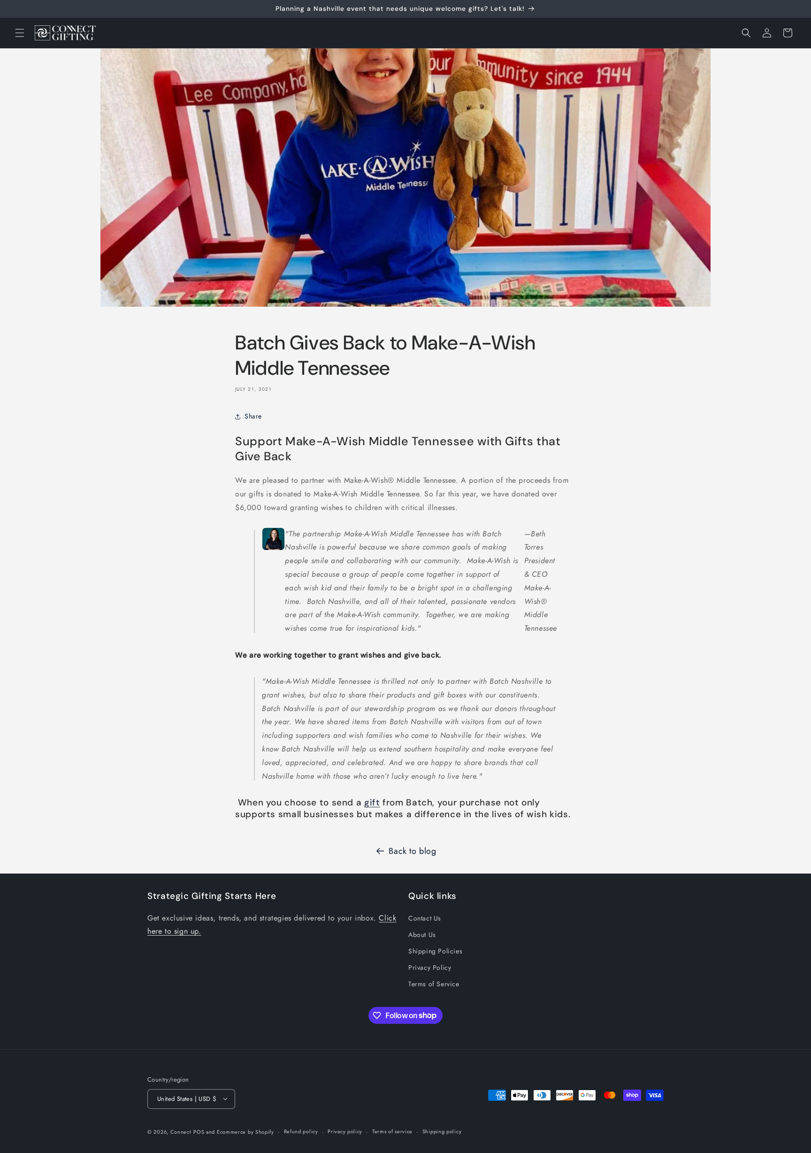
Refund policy (301, 1131)
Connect (180, 1131)
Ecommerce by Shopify (245, 1131)
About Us (422, 934)
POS (198, 1131)
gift (372, 802)
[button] (19, 33)
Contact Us (424, 918)
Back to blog (412, 851)
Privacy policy (345, 1131)
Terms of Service (433, 984)
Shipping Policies (435, 951)
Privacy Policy (429, 967)
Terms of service (392, 1131)
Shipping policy (442, 1131)
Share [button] (253, 416)
